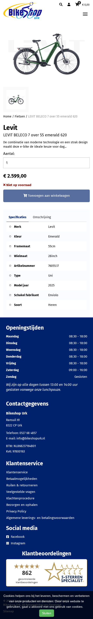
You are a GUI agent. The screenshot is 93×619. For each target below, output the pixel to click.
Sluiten (46, 613)
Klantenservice (17, 472)
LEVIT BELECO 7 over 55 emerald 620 (52, 116)
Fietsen (20, 116)
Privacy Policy (16, 511)
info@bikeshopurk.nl (30, 438)
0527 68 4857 (28, 433)
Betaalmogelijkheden (21, 479)
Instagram (17, 543)
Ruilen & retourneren (22, 485)
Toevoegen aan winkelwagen (48, 196)
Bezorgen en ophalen (22, 505)
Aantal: (9, 153)
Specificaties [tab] (17, 217)
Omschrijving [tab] (42, 217)
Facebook (17, 537)
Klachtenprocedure (20, 498)
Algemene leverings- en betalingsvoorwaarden (40, 518)
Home (7, 116)
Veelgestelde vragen (20, 492)
